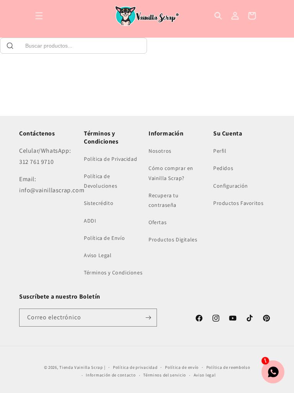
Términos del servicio (164, 375)
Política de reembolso (228, 367)
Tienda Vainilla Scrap (81, 367)
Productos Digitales (173, 239)
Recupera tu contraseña (164, 200)
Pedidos (223, 168)
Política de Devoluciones (100, 181)
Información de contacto (111, 375)
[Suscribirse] (148, 318)
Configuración (230, 185)
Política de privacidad (135, 367)
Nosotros (160, 150)
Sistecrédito (98, 203)
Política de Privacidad (110, 158)
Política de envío (182, 367)
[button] (39, 15)
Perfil (220, 150)
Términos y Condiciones (113, 272)
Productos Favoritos (238, 203)
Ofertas (158, 222)
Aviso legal (205, 375)
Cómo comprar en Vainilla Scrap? (171, 173)
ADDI (90, 220)
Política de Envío (104, 237)
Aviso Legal (98, 255)
